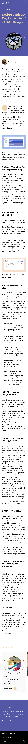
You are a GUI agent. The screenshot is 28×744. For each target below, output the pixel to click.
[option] (14, 672)
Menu (24, 2)
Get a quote (5, 720)
